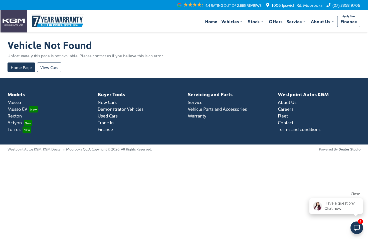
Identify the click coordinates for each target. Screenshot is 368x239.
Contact (285, 122)
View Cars (49, 67)
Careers (285, 109)
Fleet (283, 115)
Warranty (197, 115)
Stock (254, 21)
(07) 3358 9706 (346, 5)
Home (211, 21)
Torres (14, 129)
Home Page (21, 67)
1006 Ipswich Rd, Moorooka (297, 5)
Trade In (106, 122)
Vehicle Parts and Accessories (217, 109)
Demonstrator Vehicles (120, 109)
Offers (275, 21)
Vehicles (230, 21)
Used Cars (108, 115)
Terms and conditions (299, 129)
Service (294, 21)
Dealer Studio (349, 149)
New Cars (107, 102)
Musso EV (17, 109)
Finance (348, 21)
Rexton (15, 115)
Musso (14, 102)
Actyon (15, 122)
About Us (320, 21)
